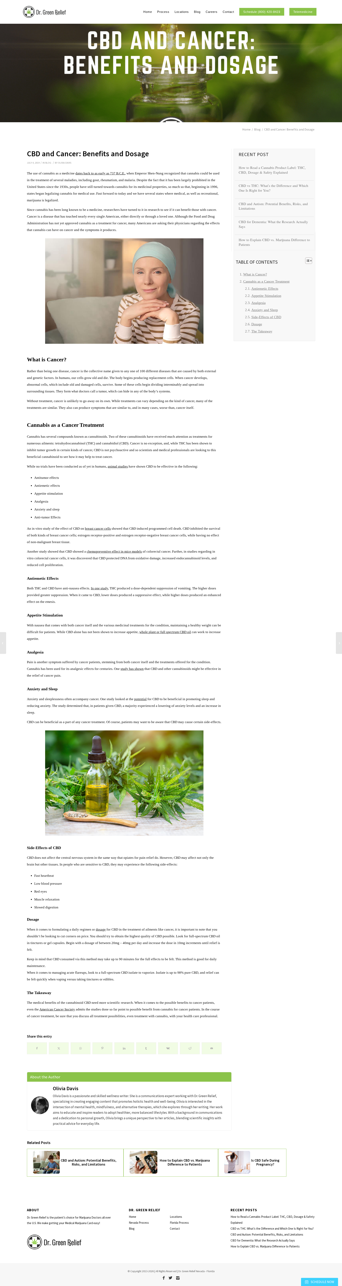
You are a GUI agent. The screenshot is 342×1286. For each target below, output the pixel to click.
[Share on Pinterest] (102, 1048)
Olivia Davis (64, 162)
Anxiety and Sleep (264, 310)
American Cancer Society (57, 1009)
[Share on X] (59, 1048)
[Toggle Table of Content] (306, 260)
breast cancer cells (98, 528)
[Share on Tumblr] (146, 1048)
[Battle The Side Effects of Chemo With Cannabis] (339, 643)
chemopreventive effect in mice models (114, 551)
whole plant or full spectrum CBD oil (165, 632)
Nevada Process (139, 1222)
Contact (175, 1228)
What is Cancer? (255, 274)
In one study (99, 588)
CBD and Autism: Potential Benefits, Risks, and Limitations (273, 206)
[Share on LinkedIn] (124, 1048)
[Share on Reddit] (190, 1048)
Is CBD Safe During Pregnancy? (265, 1162)
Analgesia (258, 303)
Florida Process (179, 1222)
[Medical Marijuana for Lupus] (3, 643)
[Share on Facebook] (37, 1048)
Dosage (256, 324)
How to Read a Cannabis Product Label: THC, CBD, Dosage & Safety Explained (272, 170)
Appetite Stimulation (266, 296)
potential (140, 699)
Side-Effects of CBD (266, 317)
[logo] (66, 12)
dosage (101, 929)
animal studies (118, 466)
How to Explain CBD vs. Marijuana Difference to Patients (274, 242)
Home (132, 1217)
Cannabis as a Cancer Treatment (266, 281)
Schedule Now (322, 1282)
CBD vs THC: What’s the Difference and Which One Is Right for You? (273, 188)
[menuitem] (148, 12)
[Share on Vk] (168, 1048)
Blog (48, 162)
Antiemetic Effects (264, 289)
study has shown (132, 669)
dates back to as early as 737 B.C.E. (100, 173)
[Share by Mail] (211, 1048)
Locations (176, 1217)
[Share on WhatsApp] (80, 1048)
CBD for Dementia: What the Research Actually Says (273, 224)
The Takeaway (261, 331)
